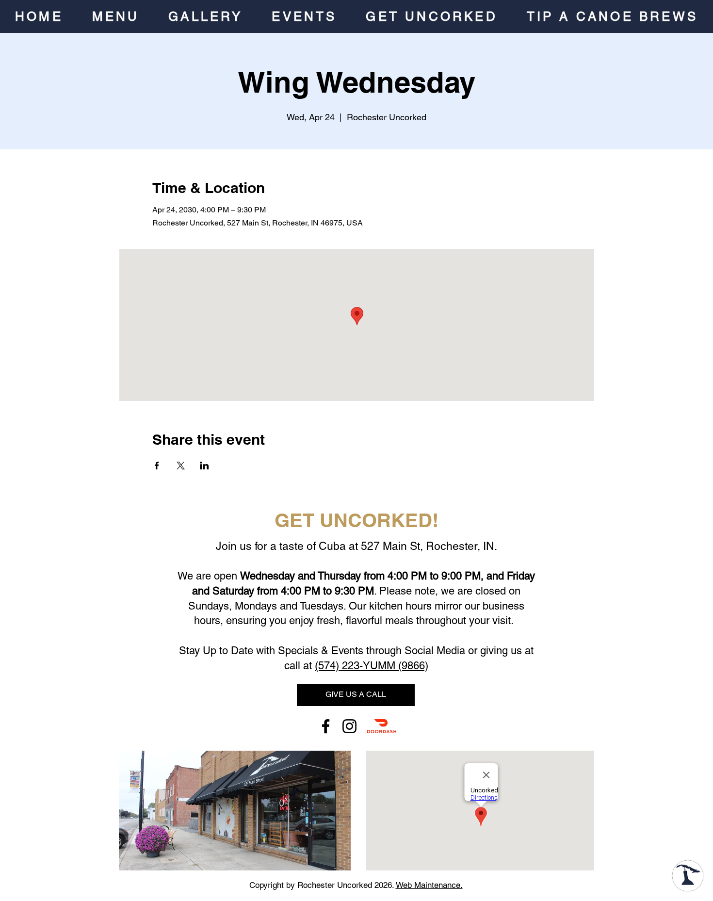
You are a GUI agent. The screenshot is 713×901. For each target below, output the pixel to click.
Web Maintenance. (429, 885)
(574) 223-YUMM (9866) (371, 666)
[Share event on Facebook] (157, 465)
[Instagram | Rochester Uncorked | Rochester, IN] (349, 726)
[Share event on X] (180, 465)
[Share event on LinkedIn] (204, 465)
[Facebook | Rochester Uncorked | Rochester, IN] (325, 726)
